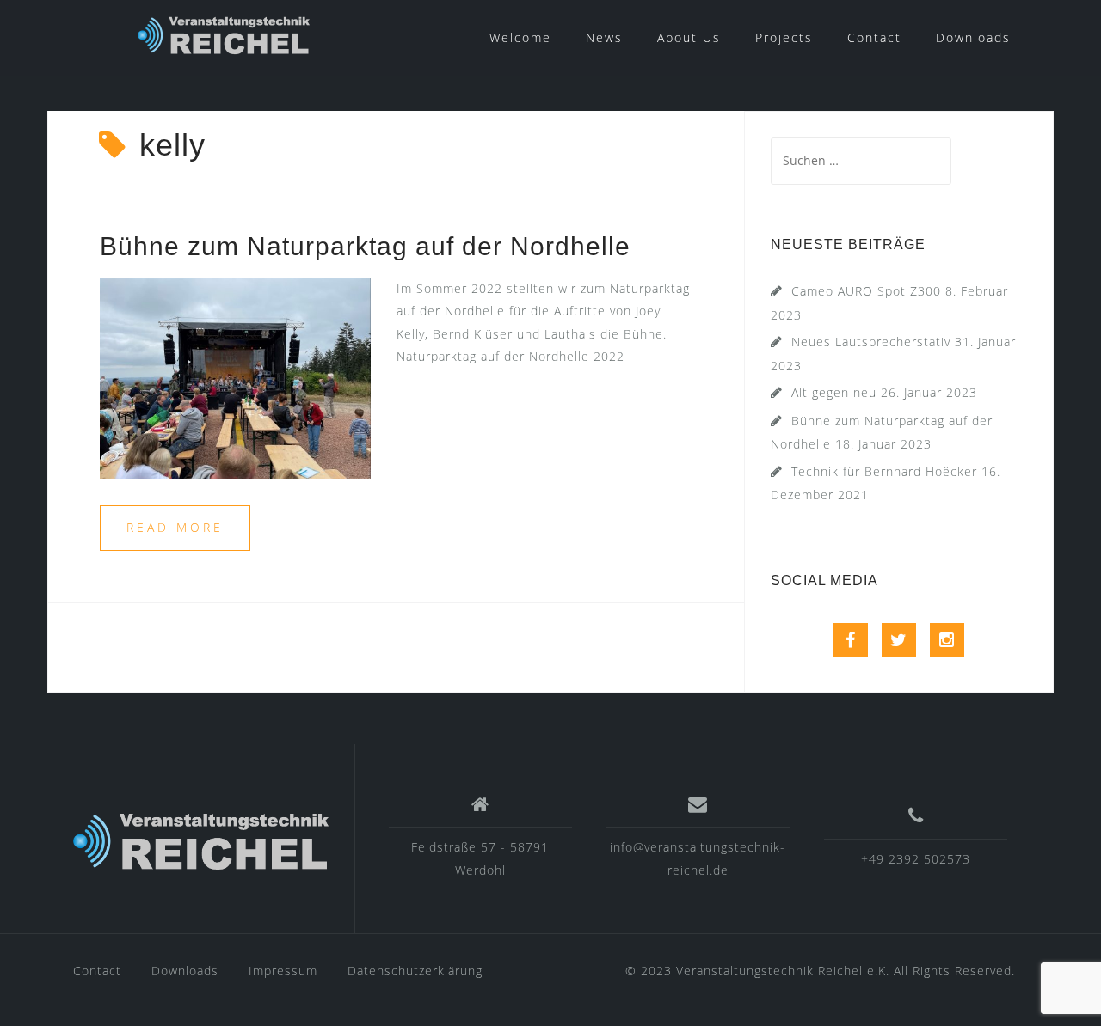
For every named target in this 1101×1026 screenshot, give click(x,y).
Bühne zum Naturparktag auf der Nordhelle (365, 246)
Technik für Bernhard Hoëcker (884, 471)
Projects (784, 37)
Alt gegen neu (833, 392)
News (604, 37)
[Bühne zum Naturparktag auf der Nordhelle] (235, 377)
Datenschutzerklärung (415, 970)
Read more (175, 527)
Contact (874, 37)
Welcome (520, 37)
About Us (689, 37)
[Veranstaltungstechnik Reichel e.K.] (201, 845)
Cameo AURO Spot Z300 (866, 291)
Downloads (973, 37)
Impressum (283, 970)
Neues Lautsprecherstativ (870, 341)
